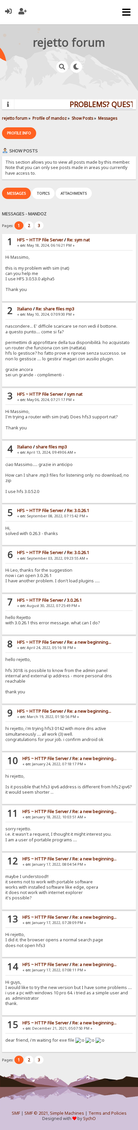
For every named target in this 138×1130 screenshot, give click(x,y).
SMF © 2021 (36, 1113)
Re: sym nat (78, 240)
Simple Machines (67, 1113)
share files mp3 (51, 447)
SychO (89, 1118)
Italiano (24, 309)
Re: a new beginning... (89, 642)
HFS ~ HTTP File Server (40, 240)
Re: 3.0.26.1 (78, 510)
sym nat (74, 394)
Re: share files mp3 (55, 309)
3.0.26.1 (74, 600)
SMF (16, 1113)
